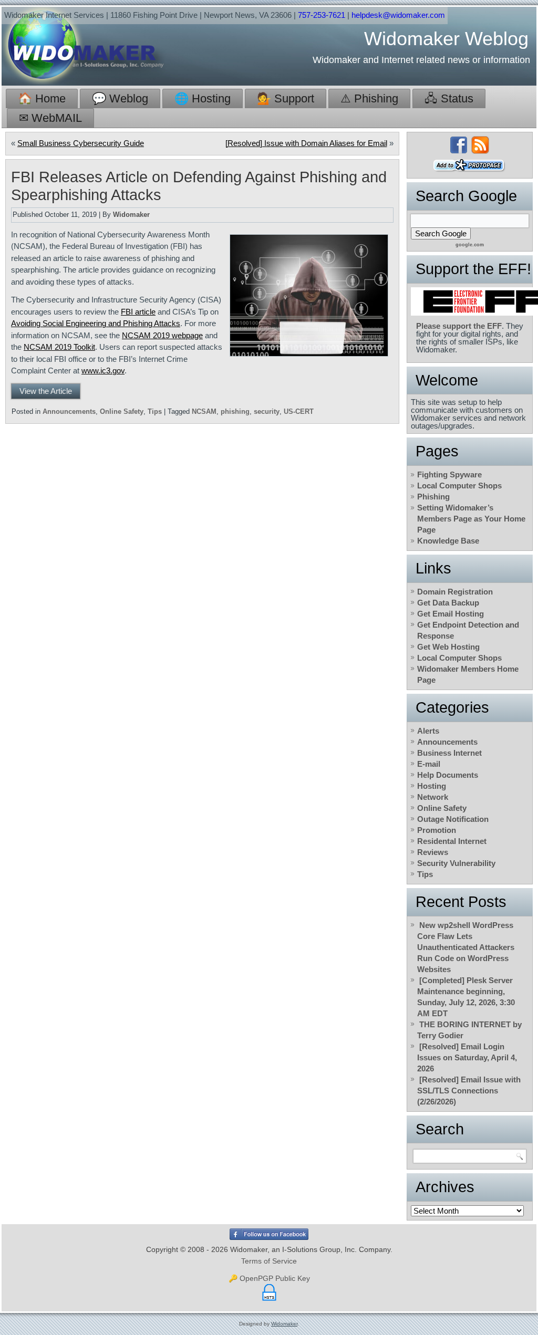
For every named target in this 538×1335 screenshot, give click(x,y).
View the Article (45, 391)
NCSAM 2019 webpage (162, 335)
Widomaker (131, 214)
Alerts (428, 730)
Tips (155, 411)
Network (432, 796)
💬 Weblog (120, 98)
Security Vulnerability (456, 863)
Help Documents (447, 774)
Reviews (432, 852)
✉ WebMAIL (50, 117)
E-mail (428, 763)
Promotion (436, 830)
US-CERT (299, 411)
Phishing (433, 496)
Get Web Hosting (448, 646)
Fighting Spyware (449, 474)
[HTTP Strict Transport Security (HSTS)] (269, 1301)
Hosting (431, 785)
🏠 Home (42, 98)
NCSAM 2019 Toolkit (59, 346)
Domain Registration (455, 591)
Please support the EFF (459, 325)
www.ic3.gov (103, 370)
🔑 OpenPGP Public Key (269, 1278)
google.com (470, 244)
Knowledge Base (448, 540)
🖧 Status (449, 98)
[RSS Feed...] (480, 145)
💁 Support (285, 98)
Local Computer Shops (459, 485)
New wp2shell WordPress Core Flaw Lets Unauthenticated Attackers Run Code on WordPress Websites (465, 947)
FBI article (138, 311)
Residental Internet (452, 841)
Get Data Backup (448, 602)
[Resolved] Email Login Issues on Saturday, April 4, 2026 (467, 1057)
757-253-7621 (321, 15)
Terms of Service (269, 1261)
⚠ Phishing (369, 98)
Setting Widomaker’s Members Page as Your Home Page (471, 518)
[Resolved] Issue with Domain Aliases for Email (306, 143)
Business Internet (449, 752)
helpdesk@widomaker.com (398, 15)
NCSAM (204, 411)
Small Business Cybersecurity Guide (80, 143)
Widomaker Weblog (446, 38)
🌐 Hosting (202, 98)
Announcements (69, 411)
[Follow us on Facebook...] (458, 145)
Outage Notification (453, 819)
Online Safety (121, 411)
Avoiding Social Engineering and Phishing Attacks (95, 323)
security (267, 411)
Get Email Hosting (450, 613)
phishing (235, 411)
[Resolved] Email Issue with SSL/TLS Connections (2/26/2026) (469, 1090)
